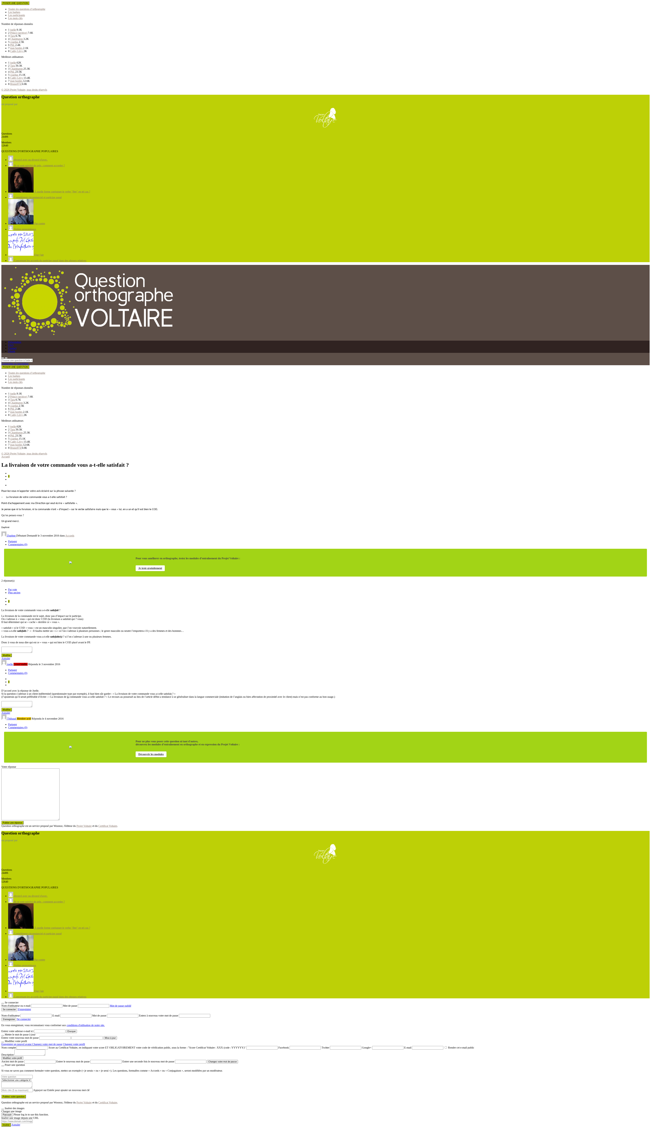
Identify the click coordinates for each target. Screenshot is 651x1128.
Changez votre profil (74, 1044)
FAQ (11, 345)
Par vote (12, 589)
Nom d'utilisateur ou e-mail (16, 1005)
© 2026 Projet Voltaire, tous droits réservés (24, 89)
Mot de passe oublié (120, 1005)
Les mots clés (15, 18)
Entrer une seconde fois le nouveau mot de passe (148, 1061)
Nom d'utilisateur (10, 1015)
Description (7, 1054)
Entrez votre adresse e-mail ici (17, 1031)
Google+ (366, 1047)
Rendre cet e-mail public (461, 1047)
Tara (13, 35)
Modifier (7, 655)
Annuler (5, 658)
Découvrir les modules (151, 754)
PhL (12, 45)
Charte (11, 351)
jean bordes (16, 48)
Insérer (6, 1125)
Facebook (283, 1047)
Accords (69, 535)
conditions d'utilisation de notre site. (86, 1025)
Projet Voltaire (84, 825)
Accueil (5, 456)
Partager (12, 541)
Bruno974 (16, 84)
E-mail (56, 1015)
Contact (12, 348)
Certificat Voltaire (107, 825)
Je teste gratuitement (150, 568)
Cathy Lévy (17, 51)
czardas (14, 42)
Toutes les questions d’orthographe (26, 9)
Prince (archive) (19, 32)
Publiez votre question (14, 1096)
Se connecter (24, 1019)
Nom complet (8, 1047)
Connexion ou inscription (14, 363)
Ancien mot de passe (12, 1061)
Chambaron (16, 38)
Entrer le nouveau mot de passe (73, 1061)
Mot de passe (70, 1005)
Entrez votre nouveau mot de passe (20, 1037)
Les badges (14, 12)
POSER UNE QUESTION (15, 3)
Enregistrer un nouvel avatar (16, 1044)
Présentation (14, 342)
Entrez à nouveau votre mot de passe (159, 1015)
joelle (13, 29)
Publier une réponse (12, 822)
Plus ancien (14, 592)
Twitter (325, 1047)
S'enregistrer (24, 1009)
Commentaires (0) (17, 544)
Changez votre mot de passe (47, 1044)
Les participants (16, 15)
